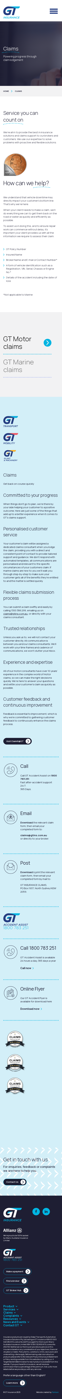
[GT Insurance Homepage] (11, 12)
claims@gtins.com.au (15, 613)
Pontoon (55, 1392)
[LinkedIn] (46, 1211)
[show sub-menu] (17, 1306)
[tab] (27, 342)
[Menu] (54, 11)
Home (6, 91)
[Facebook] (36, 1211)
